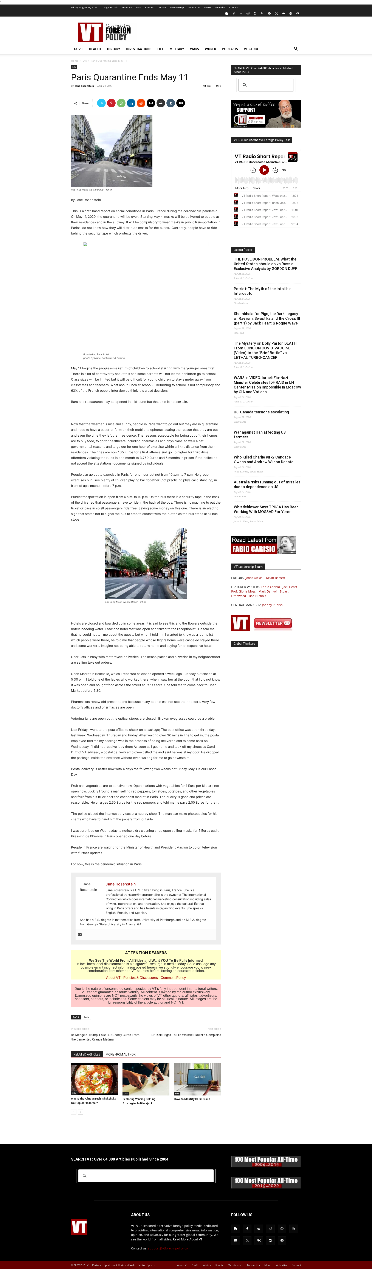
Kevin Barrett (275, 578)
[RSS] (262, 14)
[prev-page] (73, 1112)
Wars (194, 49)
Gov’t (78, 49)
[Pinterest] (111, 103)
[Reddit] (248, 14)
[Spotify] (269, 14)
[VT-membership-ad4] (266, 126)
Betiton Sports (146, 1265)
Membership (177, 7)
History (113, 49)
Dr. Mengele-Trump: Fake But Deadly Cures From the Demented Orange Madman (105, 1037)
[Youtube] (297, 14)
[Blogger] (226, 14)
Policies (149, 7)
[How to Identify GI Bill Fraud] (197, 1079)
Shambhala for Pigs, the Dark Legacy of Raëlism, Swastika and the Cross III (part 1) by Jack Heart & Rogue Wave (267, 318)
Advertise (220, 7)
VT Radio (251, 49)
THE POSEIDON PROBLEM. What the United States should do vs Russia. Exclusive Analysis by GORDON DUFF (265, 264)
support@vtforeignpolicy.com (169, 1248)
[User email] (80, 934)
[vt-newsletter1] (263, 630)
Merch (207, 7)
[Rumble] (255, 14)
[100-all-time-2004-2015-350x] (266, 1166)
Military (177, 49)
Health (95, 49)
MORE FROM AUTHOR (121, 1054)
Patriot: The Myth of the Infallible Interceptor (262, 291)
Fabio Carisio (270, 587)
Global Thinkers (244, 643)
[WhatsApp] (121, 103)
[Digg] (180, 103)
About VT (127, 7)
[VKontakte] (283, 14)
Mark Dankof (268, 591)
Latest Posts (243, 249)
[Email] (151, 103)
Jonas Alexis (253, 578)
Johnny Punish (272, 605)
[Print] (161, 103)
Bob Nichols (257, 596)
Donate (162, 7)
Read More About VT (187, 1239)
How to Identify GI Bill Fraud (192, 1099)
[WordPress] (290, 14)
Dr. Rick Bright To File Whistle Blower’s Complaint (186, 1035)
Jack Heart (290, 587)
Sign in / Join (111, 7)
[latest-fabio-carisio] (263, 553)
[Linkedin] (131, 103)
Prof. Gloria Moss (243, 591)
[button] (296, 49)
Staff (138, 7)
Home (74, 60)
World (210, 49)
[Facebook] (234, 14)
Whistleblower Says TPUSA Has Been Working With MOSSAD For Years (266, 509)
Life (160, 49)
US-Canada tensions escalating (261, 412)
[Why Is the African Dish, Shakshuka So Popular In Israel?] (94, 1079)
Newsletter (194, 7)
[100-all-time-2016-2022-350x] (266, 1187)
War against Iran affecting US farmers (260, 434)
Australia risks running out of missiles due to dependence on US (267, 484)
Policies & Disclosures (140, 978)
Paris (86, 1017)
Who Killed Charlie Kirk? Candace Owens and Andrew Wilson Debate (263, 459)
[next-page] (80, 1112)
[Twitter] (276, 14)
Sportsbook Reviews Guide (119, 1265)
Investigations (138, 49)
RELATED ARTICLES (87, 1054)
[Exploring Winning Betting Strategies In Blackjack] (145, 1079)
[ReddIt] (141, 103)
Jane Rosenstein (84, 85)
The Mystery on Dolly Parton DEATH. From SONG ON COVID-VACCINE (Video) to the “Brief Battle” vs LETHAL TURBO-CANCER (265, 350)
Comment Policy (173, 978)
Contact (233, 7)
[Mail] (241, 14)
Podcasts (230, 49)
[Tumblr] (170, 103)
